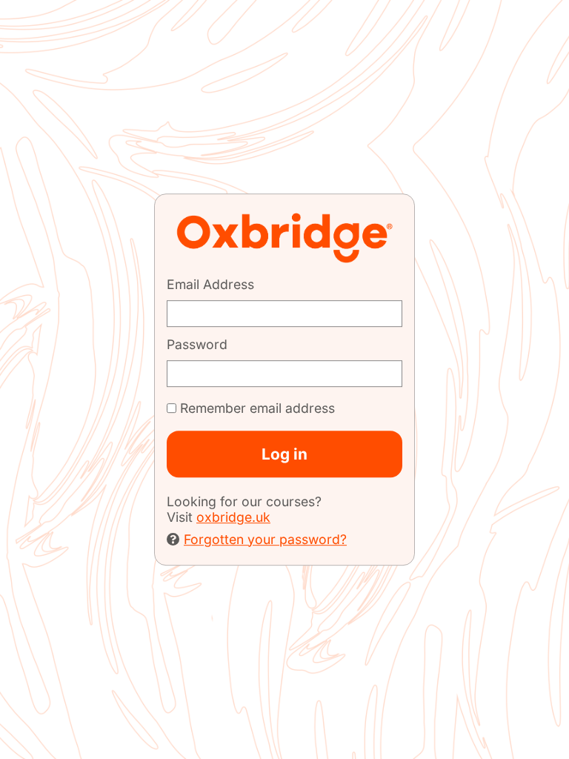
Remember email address (257, 409)
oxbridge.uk (233, 518)
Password (197, 344)
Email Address (210, 284)
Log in (284, 454)
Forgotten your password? (265, 539)
